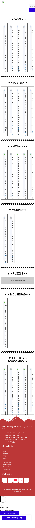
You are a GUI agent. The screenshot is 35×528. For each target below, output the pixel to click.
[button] (24, 6)
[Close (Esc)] (4, 524)
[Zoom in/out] (28, 524)
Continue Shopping (14, 518)
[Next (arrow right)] (12, 527)
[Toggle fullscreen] (20, 524)
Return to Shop (9, 513)
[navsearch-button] (30, 2)
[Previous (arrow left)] (4, 527)
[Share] (12, 524)
